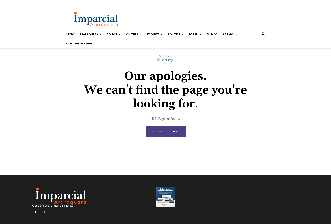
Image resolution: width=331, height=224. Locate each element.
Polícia (112, 34)
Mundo (212, 34)
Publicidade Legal (79, 43)
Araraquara (88, 34)
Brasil (193, 34)
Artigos (229, 34)
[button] (263, 34)
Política (174, 34)
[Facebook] (35, 212)
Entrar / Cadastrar (72, 2)
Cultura (132, 34)
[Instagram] (44, 212)
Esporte (153, 34)
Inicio (70, 34)
